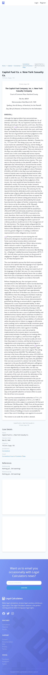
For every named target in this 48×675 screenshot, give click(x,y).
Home (4, 66)
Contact (5, 639)
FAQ (3, 644)
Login (36, 3)
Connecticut (17, 66)
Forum (4, 629)
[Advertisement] (24, 38)
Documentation (7, 642)
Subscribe (24, 588)
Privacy (4, 647)
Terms (4, 649)
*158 (35, 345)
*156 (15, 127)
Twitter (4, 664)
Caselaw (10, 66)
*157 (5, 237)
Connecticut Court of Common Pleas (28, 65)
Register (43, 3)
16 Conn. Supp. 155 (8, 78)
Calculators (6, 625)
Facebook (5, 659)
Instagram (5, 661)
